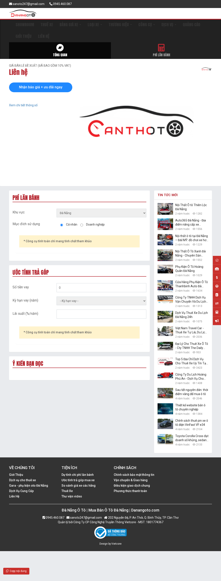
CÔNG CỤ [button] (145, 24)
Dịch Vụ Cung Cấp (21, 491)
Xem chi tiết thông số (23, 105)
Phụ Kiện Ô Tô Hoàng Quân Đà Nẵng (189, 269)
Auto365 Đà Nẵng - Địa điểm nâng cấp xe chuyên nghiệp (190, 223)
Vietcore (116, 543)
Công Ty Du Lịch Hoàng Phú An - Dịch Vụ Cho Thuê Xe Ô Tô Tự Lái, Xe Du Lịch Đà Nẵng (191, 377)
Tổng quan (60, 54)
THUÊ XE (47, 24)
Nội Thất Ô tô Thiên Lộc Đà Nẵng (191, 207)
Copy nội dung (17, 571)
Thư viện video (72, 496)
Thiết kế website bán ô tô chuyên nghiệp (190, 407)
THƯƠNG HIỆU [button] (119, 24)
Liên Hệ (14, 496)
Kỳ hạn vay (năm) (25, 300)
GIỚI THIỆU (24, 36)
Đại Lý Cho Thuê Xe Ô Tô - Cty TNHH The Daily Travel (191, 346)
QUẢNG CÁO (191, 24)
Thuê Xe (67, 491)
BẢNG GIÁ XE (69, 24)
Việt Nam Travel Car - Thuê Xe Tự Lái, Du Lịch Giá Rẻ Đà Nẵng (191, 330)
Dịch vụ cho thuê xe (22, 480)
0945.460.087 (62, 4)
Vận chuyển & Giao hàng (131, 480)
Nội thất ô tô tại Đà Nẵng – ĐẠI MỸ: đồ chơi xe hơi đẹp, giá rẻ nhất (191, 238)
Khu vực (19, 212)
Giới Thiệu (16, 474)
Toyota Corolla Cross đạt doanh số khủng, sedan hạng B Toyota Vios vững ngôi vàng (191, 438)
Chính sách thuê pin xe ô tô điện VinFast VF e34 (191, 422)
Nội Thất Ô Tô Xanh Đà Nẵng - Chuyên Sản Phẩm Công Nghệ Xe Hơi (191, 254)
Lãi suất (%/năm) (25, 313)
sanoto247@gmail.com (28, 4)
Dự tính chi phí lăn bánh (78, 474)
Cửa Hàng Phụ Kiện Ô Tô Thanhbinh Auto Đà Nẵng (191, 284)
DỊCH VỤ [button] (167, 24)
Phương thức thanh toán (130, 491)
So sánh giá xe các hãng (79, 485)
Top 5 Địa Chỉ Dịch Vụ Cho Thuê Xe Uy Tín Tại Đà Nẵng (191, 361)
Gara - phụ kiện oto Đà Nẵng (28, 485)
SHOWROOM (25, 24)
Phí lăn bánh (161, 54)
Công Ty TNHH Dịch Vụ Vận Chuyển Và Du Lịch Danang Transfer (190, 300)
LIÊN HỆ (43, 36)
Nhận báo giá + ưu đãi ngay (40, 87)
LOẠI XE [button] (94, 24)
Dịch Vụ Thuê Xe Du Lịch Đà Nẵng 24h (191, 315)
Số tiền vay (21, 287)
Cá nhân (71, 224)
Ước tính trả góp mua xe (78, 480)
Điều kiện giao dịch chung (132, 485)
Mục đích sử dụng (26, 224)
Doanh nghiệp (95, 224)
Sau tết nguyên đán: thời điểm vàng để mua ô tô (191, 392)
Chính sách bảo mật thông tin (134, 474)
